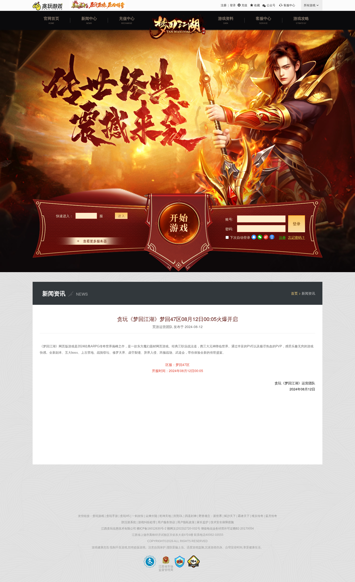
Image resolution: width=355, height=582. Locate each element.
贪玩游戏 (98, 516)
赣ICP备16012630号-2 (151, 528)
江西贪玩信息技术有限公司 (118, 528)
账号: (229, 219)
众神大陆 (151, 516)
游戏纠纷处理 (147, 522)
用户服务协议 (166, 522)
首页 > (296, 293)
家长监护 (202, 522)
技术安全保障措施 (222, 522)
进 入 (121, 216)
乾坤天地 (165, 516)
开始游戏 (179, 232)
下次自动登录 (240, 237)
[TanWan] (47, 5)
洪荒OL (178, 516)
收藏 (257, 5)
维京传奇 (257, 516)
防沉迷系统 (128, 522)
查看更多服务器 (95, 241)
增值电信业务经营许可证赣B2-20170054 (227, 528)
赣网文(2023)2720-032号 (183, 528)
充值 (244, 5)
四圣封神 (191, 516)
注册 (224, 5)
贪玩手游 (112, 516)
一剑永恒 (137, 516)
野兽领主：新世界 (210, 516)
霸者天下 (243, 516)
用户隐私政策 (186, 522)
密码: (229, 228)
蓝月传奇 (271, 516)
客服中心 (289, 5)
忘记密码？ (296, 237)
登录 (233, 5)
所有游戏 (309, 5)
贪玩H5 (125, 516)
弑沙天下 (230, 516)
